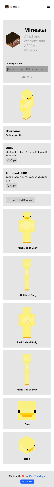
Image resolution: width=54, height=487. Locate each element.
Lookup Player (14, 63)
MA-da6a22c (27, 481)
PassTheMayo (37, 476)
